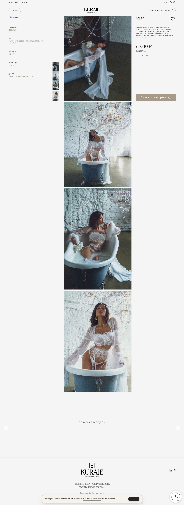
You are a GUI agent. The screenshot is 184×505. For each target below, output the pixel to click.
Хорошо (133, 499)
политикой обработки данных (92, 500)
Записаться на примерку (156, 97)
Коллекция (14, 17)
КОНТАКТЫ (24, 2)
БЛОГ (17, 2)
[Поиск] (171, 2)
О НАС (11, 2)
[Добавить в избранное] (173, 19)
